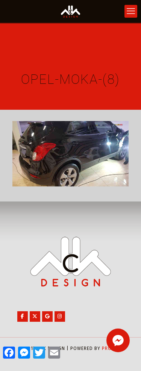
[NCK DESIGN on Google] (47, 316)
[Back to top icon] (125, 355)
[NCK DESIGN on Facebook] (22, 316)
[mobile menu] (130, 11)
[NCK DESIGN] (70, 11)
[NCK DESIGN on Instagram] (60, 316)
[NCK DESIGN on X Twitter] (35, 316)
